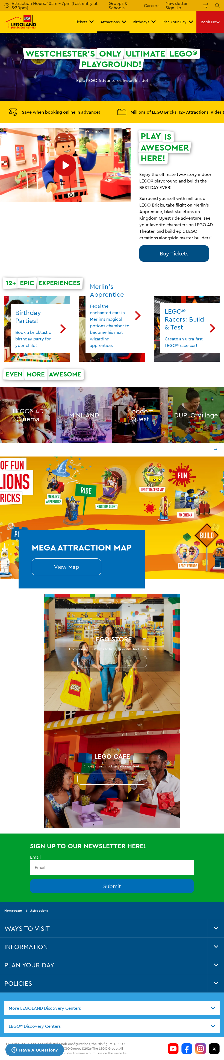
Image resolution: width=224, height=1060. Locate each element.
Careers (151, 5)
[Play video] (65, 165)
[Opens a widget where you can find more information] (34, 1050)
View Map (66, 566)
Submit (112, 886)
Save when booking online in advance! (61, 112)
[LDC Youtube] (173, 1048)
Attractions (39, 910)
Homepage (13, 910)
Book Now (210, 21)
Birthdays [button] (141, 21)
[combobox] (112, 1008)
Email (35, 857)
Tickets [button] (81, 21)
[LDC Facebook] (186, 1048)
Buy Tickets (174, 253)
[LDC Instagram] (200, 1048)
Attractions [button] (110, 21)
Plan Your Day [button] (175, 21)
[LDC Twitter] (214, 1048)
